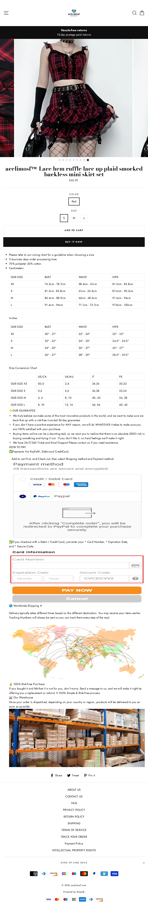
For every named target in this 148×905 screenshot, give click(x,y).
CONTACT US (74, 796)
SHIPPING (74, 823)
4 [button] (70, 160)
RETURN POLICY (74, 817)
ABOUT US (74, 790)
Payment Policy (74, 843)
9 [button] (88, 160)
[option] (74, 98)
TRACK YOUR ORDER (74, 837)
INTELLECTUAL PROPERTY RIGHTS (74, 850)
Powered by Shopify (74, 891)
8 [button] (84, 160)
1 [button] (60, 160)
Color (74, 194)
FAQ (74, 803)
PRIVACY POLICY (74, 810)
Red (74, 201)
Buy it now (74, 241)
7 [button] (81, 160)
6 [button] (77, 160)
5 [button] (74, 160)
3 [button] (67, 160)
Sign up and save (74, 862)
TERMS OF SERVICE (74, 830)
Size (74, 210)
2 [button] (63, 160)
